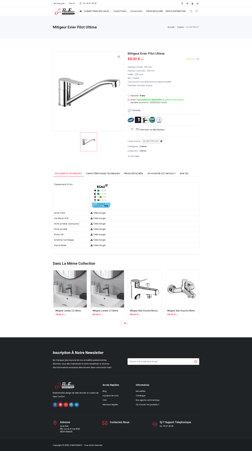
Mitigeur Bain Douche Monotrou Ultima (148, 310)
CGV (105, 400)
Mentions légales (110, 404)
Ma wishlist (141, 391)
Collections (119, 11)
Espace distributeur (176, 11)
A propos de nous (111, 395)
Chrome (135, 110)
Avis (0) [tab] (184, 173)
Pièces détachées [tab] (133, 173)
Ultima (143, 150)
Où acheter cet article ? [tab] (161, 173)
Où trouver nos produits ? (147, 404)
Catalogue (136, 11)
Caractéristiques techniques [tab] (103, 173)
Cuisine (180, 27)
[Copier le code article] (161, 141)
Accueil (171, 27)
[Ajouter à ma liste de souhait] (132, 129)
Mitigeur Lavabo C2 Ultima (68, 310)
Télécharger (99, 212)
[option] (88, 141)
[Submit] (195, 361)
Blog (104, 391)
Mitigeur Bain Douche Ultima (181, 310)
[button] (125, 323)
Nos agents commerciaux (148, 400)
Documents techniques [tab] (68, 173)
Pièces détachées (154, 11)
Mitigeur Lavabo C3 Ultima (105, 310)
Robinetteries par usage (96, 11)
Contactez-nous (119, 422)
